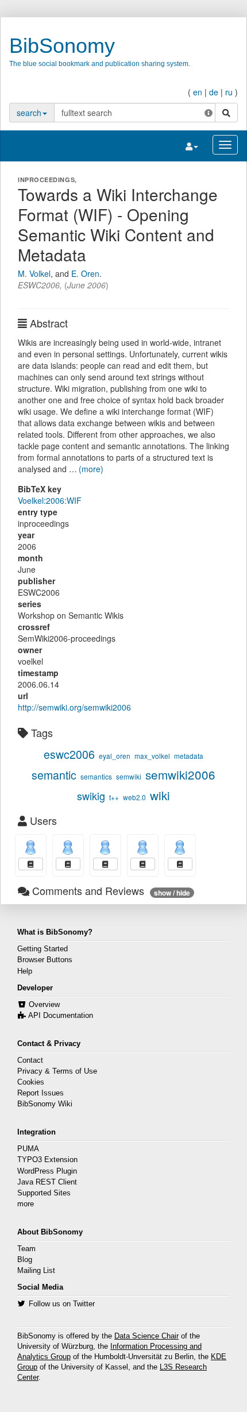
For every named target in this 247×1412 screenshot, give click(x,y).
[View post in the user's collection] (30, 864)
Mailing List (36, 1271)
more (25, 1204)
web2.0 (134, 797)
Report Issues (40, 1093)
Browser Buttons (44, 960)
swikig (91, 795)
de (213, 92)
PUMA (28, 1149)
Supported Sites (44, 1193)
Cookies (30, 1082)
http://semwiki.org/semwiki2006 (74, 707)
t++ (114, 797)
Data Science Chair (146, 1336)
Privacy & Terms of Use (57, 1071)
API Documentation (60, 1016)
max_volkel (152, 756)
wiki (160, 795)
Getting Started (42, 949)
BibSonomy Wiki (44, 1104)
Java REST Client (47, 1182)
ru (229, 92)
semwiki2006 (180, 774)
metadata (188, 756)
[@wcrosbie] (142, 847)
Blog (24, 1260)
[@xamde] (180, 847)
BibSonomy (62, 45)
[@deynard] (30, 847)
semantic (54, 775)
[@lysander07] (68, 847)
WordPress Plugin (47, 1171)
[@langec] (105, 847)
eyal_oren (114, 756)
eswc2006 (69, 754)
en (197, 92)
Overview (44, 1005)
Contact (30, 1060)
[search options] (208, 112)
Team (26, 1249)
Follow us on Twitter (62, 1304)
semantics (96, 776)
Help (24, 971)
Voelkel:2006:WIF (50, 500)
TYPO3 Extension (47, 1160)
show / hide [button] (172, 893)
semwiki (128, 776)
